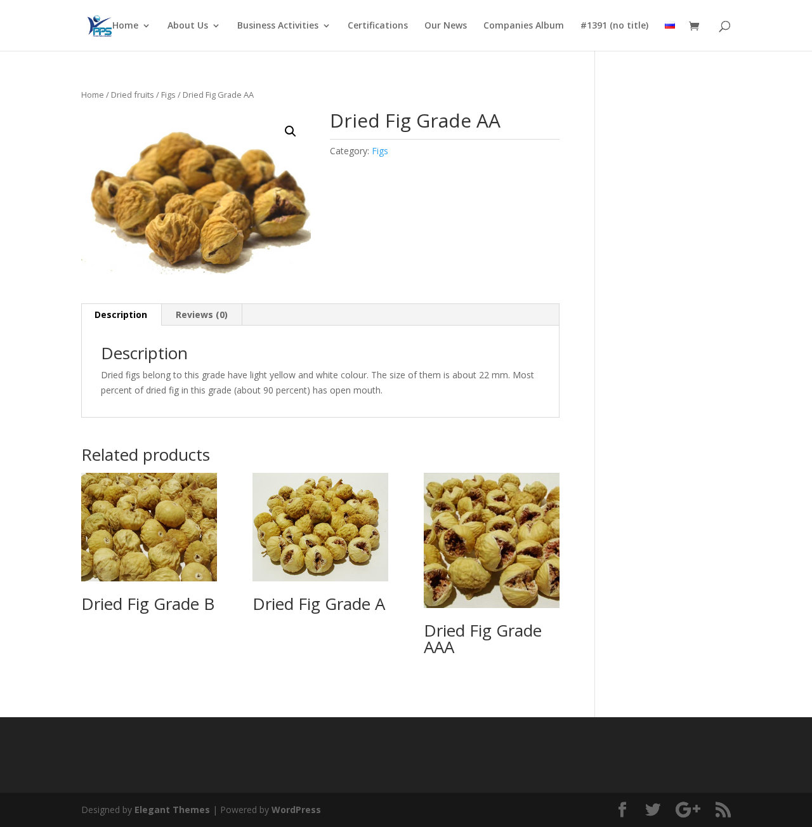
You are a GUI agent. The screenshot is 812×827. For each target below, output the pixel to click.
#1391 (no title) (614, 26)
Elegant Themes (172, 810)
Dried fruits (132, 94)
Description (121, 314)
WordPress (296, 810)
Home (125, 26)
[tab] (121, 315)
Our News (445, 26)
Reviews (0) (202, 314)
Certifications (378, 26)
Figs (168, 94)
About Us (187, 26)
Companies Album (523, 26)
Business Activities (277, 26)
